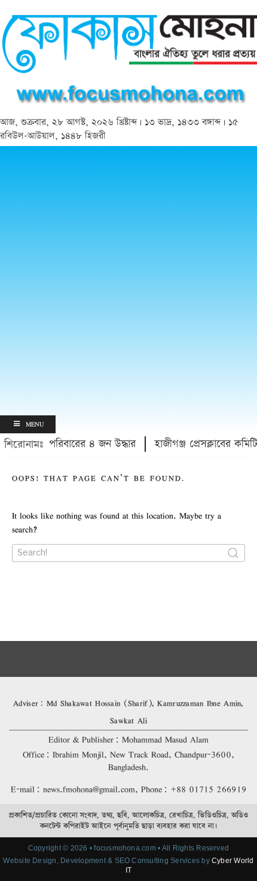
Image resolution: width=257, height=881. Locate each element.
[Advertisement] (128, 280)
